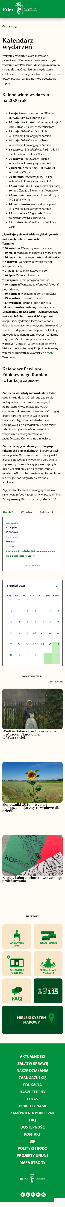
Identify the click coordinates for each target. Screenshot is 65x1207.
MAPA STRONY (33, 1162)
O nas (32, 1098)
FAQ (32, 1120)
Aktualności (32, 1056)
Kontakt (32, 1134)
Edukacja (32, 1084)
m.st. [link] (50, 353)
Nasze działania (32, 1070)
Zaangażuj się (32, 1077)
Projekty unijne (32, 1155)
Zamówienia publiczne (32, 1112)
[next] (56, 585)
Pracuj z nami (32, 1105)
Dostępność (32, 1127)
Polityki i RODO (32, 1148)
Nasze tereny (33, 1091)
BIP (32, 1141)
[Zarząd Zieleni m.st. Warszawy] (19, 14)
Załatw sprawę (32, 1063)
